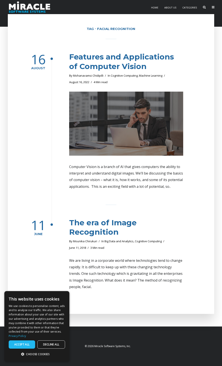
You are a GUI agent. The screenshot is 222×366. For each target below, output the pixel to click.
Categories (189, 7)
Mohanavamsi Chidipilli (88, 75)
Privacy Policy (17, 336)
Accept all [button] (22, 344)
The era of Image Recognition (103, 227)
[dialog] (36, 326)
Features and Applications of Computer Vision (121, 61)
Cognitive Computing (124, 75)
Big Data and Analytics (119, 241)
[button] (37, 354)
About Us (170, 7)
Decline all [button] (51, 344)
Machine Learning (150, 75)
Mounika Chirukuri (85, 241)
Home (154, 7)
